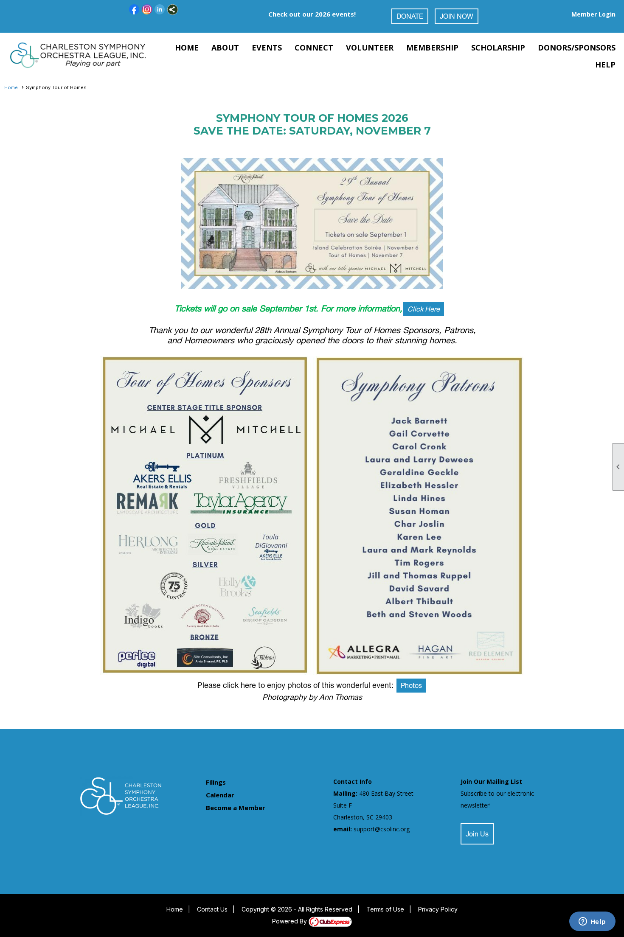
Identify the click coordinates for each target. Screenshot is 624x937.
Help (605, 64)
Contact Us (212, 909)
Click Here (424, 310)
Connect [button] (314, 47)
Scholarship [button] (498, 47)
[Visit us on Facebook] (134, 9)
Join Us (477, 835)
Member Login (593, 14)
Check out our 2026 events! (312, 14)
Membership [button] (432, 47)
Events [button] (267, 47)
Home (187, 47)
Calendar (220, 795)
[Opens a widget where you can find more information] (592, 922)
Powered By (290, 921)
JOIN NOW (456, 17)
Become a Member (235, 807)
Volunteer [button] (370, 47)
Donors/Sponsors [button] (577, 47)
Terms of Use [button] (385, 909)
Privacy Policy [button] (438, 909)
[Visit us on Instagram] (147, 9)
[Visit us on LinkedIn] (160, 9)
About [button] (225, 47)
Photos (411, 686)
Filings (216, 782)
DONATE (409, 17)
